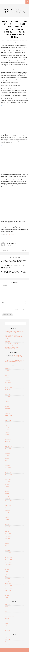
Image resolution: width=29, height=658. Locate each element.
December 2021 (8, 500)
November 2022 (8, 474)
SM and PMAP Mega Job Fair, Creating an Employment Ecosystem (13, 344)
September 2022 (8, 479)
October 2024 (8, 420)
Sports (6, 623)
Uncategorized (8, 630)
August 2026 (7, 368)
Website (3, 306)
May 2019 (7, 574)
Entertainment (8, 609)
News (6, 620)
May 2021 (7, 517)
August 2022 (7, 481)
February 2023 (8, 467)
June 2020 (7, 543)
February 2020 (8, 552)
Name (3, 299)
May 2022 (7, 489)
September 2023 (8, 451)
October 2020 (8, 533)
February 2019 (8, 581)
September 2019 (8, 564)
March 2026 (7, 380)
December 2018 (8, 585)
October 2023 (8, 448)
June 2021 (7, 515)
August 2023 (7, 453)
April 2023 (7, 463)
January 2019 (7, 583)
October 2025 (8, 392)
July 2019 (7, 569)
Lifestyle (7, 618)
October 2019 (8, 562)
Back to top (24, 656)
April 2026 (7, 377)
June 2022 (7, 486)
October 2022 (8, 477)
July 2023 (7, 455)
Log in (6, 637)
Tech (6, 625)
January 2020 (7, 555)
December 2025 (8, 387)
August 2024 (7, 425)
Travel (6, 628)
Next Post (24, 250)
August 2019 (7, 566)
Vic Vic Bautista (10, 234)
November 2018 (8, 588)
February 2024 (8, 439)
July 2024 (7, 427)
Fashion (6, 611)
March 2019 (7, 578)
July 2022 (7, 484)
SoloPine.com (3, 654)
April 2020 (7, 548)
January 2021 (7, 526)
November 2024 (8, 418)
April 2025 (7, 406)
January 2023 (7, 470)
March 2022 (7, 493)
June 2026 (7, 373)
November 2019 (8, 559)
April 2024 (7, 434)
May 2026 (7, 375)
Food (14, 19)
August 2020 (7, 538)
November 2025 (8, 389)
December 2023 (8, 444)
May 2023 (7, 460)
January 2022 (7, 498)
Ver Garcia (7, 360)
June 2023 (7, 458)
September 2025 (8, 394)
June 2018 (7, 597)
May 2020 (7, 545)
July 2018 (7, 595)
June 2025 (7, 401)
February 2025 (8, 411)
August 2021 (7, 510)
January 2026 (7, 385)
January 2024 (7, 441)
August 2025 (7, 396)
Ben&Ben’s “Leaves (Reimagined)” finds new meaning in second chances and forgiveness (14, 340)
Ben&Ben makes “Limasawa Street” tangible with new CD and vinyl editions (14, 332)
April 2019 (7, 576)
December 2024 (8, 415)
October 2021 (8, 505)
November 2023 (8, 446)
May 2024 (7, 432)
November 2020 (8, 531)
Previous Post (6, 250)
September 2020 (8, 536)
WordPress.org (8, 644)
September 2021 (8, 507)
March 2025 (7, 408)
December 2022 (8, 472)
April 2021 (7, 519)
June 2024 (7, 429)
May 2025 (7, 403)
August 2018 (7, 592)
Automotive (7, 604)
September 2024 (8, 422)
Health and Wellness (9, 616)
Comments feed (8, 641)
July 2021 (7, 512)
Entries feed (7, 639)
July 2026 (7, 370)
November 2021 (8, 503)
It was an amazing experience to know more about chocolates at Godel (14, 357)
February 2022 (8, 496)
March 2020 (7, 550)
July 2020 (7, 540)
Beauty (6, 606)
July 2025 (7, 399)
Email (3, 302)
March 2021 (7, 522)
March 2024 (7, 437)
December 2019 (8, 557)
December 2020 (8, 529)
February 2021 (8, 524)
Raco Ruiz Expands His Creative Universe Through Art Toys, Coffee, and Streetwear (14, 335)
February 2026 (8, 382)
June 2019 (7, 571)
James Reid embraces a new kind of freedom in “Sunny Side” (12, 348)
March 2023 (7, 465)
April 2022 (7, 491)
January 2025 (7, 413)
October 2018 (8, 590)
